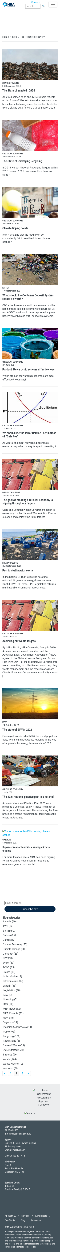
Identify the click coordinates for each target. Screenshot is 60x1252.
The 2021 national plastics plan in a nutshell (28, 797)
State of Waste (11, 1045)
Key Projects (41, 1215)
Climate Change (11, 949)
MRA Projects (10, 1013)
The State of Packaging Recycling (22, 161)
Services (25, 1215)
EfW (5, 958)
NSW (5, 1017)
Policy (6, 1031)
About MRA (10, 1215)
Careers (7, 939)
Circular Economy (12, 944)
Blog (14, 37)
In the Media (10, 976)
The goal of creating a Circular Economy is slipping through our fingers (27, 501)
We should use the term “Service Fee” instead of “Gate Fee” (29, 434)
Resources (36, 1220)
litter (5, 1004)
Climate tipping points (15, 228)
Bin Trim (7, 930)
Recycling (8, 1036)
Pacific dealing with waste (17, 570)
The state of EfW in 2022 (17, 729)
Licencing (8, 999)
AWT (5, 926)
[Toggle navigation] (52, 4)
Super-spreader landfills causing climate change (26, 848)
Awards (7, 921)
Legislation (9, 990)
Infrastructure (10, 981)
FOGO (6, 967)
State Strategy (11, 1049)
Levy (5, 994)
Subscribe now (30, 909)
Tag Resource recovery (32, 37)
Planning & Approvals (15, 1027)
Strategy (7, 1054)
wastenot (8, 1068)
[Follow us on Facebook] (17, 1201)
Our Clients (10, 1220)
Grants (6, 972)
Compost (8, 953)
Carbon (7, 935)
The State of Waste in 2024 (18, 90)
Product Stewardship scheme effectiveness (28, 369)
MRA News (9, 1008)
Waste (6, 1059)
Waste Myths (10, 1063)
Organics (8, 1022)
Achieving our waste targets (19, 641)
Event (6, 962)
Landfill (7, 985)
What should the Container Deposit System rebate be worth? (27, 296)
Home (5, 37)
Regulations (9, 1040)
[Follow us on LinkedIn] (8, 1201)
